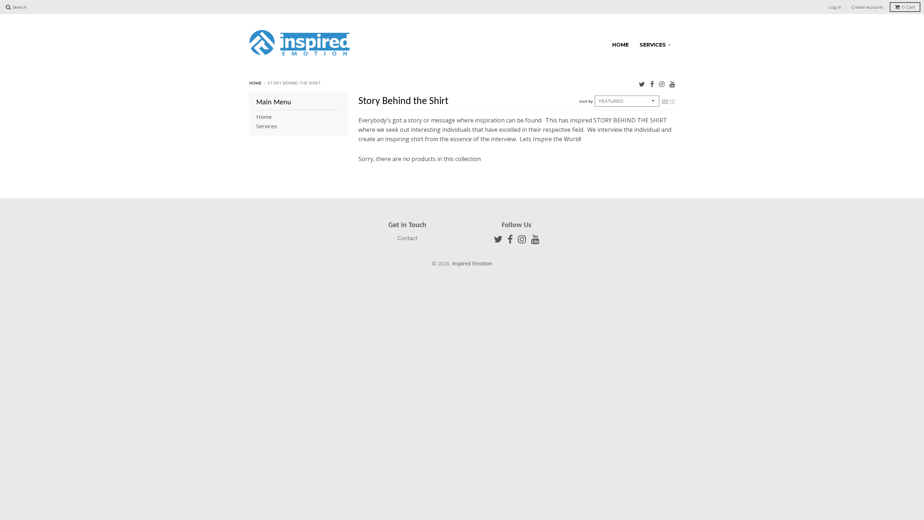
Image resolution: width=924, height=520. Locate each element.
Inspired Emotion (472, 263)
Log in (835, 7)
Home (620, 45)
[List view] (672, 102)
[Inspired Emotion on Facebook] (652, 84)
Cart (908, 7)
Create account (867, 7)
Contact (407, 238)
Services (653, 45)
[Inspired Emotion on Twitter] (642, 84)
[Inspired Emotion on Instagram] (661, 84)
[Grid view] (665, 102)
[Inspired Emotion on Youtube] (672, 84)
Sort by (586, 101)
